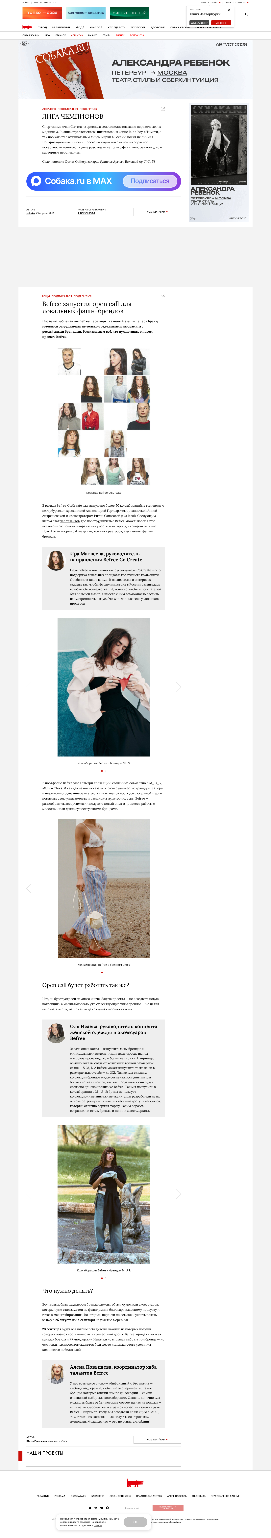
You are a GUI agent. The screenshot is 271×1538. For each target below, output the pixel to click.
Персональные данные (225, 1496)
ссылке (126, 1315)
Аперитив (77, 35)
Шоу (47, 35)
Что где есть (116, 27)
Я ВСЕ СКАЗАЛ (86, 213)
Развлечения (61, 27)
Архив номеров (177, 1496)
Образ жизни (180, 27)
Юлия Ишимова (36, 1441)
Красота (96, 27)
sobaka (30, 213)
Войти (26, 2)
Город (42, 27)
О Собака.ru (78, 1496)
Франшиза (199, 1496)
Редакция (43, 1496)
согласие (85, 1522)
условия (65, 1522)
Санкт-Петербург (208, 2)
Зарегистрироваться (45, 2)
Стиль (106, 35)
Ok (135, 1522)
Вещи (46, 296)
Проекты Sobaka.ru (235, 2)
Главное (61, 35)
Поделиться (88, 109)
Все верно (221, 22)
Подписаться (68, 109)
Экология (138, 27)
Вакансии (97, 1496)
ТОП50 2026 (137, 35)
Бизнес (92, 35)
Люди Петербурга (120, 1496)
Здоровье (157, 27)
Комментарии (156, 211)
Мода (80, 27)
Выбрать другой (199, 22)
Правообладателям (149, 1496)
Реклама (60, 1496)
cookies (98, 1525)
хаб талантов (70, 521)
